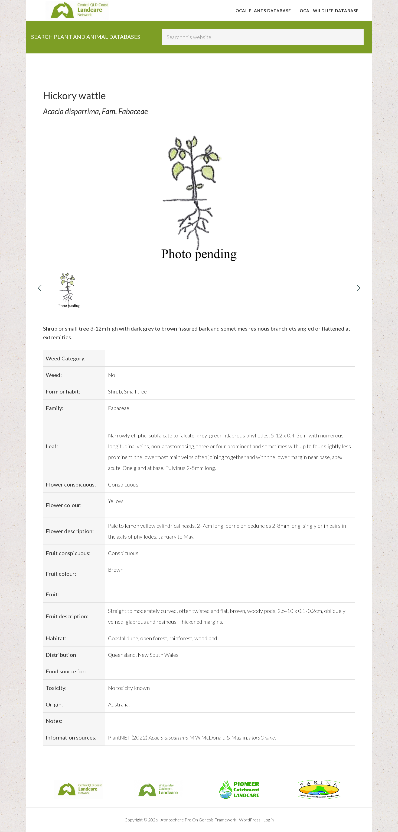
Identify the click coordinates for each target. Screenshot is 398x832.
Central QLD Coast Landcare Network (77, 10)
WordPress (249, 819)
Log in (268, 819)
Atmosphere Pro (176, 819)
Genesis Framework (217, 819)
